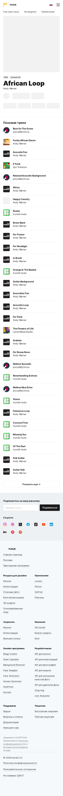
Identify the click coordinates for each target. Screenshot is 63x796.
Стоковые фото (11, 592)
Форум (6, 711)
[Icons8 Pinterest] (12, 532)
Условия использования (15, 747)
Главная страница (12, 554)
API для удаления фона (47, 685)
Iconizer (7, 692)
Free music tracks (11, 11)
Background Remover (14, 665)
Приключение (48, 11)
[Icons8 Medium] (5, 532)
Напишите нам (11, 727)
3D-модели (9, 603)
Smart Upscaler (11, 659)
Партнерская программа (16, 565)
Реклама (7, 560)
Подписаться (49, 507)
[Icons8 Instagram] (5, 524)
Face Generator (11, 675)
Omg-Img (39, 690)
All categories (30, 11)
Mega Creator (10, 654)
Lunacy (38, 581)
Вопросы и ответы (13, 716)
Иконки (7, 581)
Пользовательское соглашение (19, 769)
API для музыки (43, 670)
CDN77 (20, 775)
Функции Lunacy (11, 638)
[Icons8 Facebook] (28, 524)
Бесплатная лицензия (46, 711)
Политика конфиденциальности (20, 763)
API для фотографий (45, 665)
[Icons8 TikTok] (36, 524)
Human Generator (12, 681)
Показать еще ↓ (31, 484)
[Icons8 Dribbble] (12, 524)
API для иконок (43, 654)
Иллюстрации (10, 586)
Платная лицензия (44, 716)
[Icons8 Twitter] (20, 524)
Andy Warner (10, 88)
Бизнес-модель (43, 633)
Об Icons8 (40, 627)
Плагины (39, 597)
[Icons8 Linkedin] (51, 524)
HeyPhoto (8, 686)
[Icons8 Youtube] (43, 524)
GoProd (38, 592)
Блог (37, 638)
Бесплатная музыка (13, 597)
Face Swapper (10, 670)
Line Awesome (42, 695)
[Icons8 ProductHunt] (20, 532)
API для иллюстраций (46, 659)
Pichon (38, 586)
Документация (11, 722)
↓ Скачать (21, 95)
